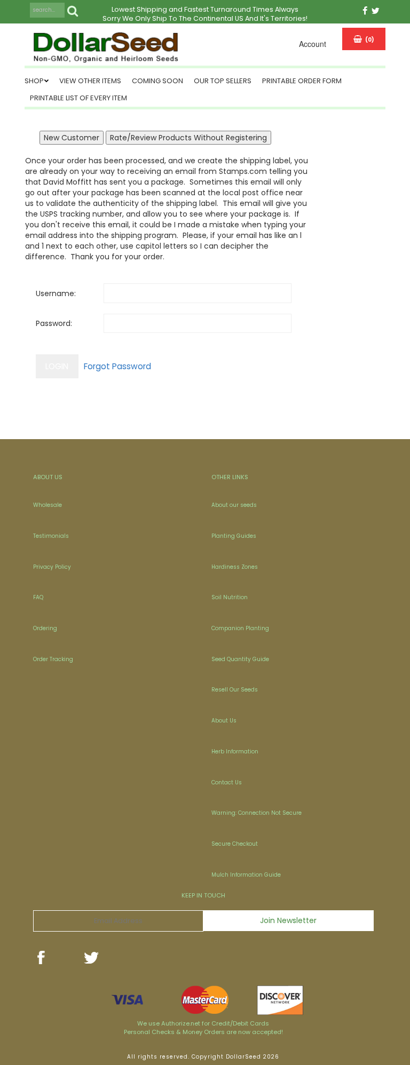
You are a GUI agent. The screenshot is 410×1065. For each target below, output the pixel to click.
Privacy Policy (52, 567)
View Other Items (90, 81)
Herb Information (234, 752)
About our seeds (234, 505)
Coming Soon (157, 81)
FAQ (38, 597)
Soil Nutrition (229, 597)
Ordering (45, 628)
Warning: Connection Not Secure (256, 813)
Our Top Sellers (222, 81)
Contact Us (226, 782)
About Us (223, 721)
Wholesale (47, 505)
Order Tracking (53, 659)
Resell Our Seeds (234, 690)
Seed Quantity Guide (240, 659)
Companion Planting (240, 628)
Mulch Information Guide (246, 875)
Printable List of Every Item (78, 98)
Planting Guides (233, 536)
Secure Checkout (234, 844)
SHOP (34, 81)
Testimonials (51, 536)
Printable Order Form (302, 81)
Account (312, 43)
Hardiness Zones (234, 567)
